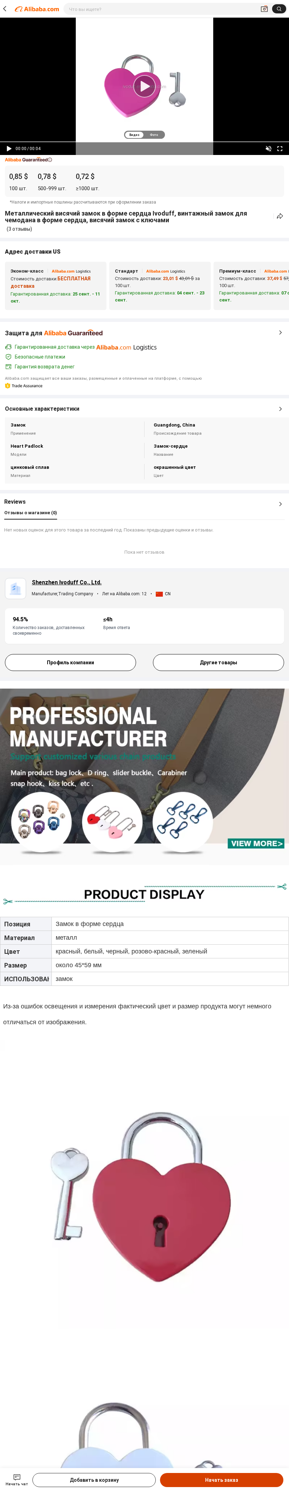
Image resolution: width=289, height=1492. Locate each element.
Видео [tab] (134, 135)
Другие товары (218, 662)
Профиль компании (70, 662)
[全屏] (280, 149)
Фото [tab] (154, 135)
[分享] (280, 216)
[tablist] (144, 135)
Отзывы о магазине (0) (30, 512)
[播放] (9, 149)
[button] (28, 160)
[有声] (268, 149)
